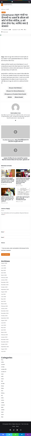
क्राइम (2, 374)
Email (2, 237)
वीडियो (2, 407)
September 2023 (5, 346)
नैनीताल (2, 388)
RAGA (10, 97)
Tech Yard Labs (25, 424)
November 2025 (4, 284)
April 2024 (3, 330)
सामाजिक (2, 409)
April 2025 (3, 301)
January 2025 (4, 308)
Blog (2, 359)
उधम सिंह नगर (3, 371)
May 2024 (3, 327)
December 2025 (4, 282)
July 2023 (3, 351)
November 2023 (4, 341)
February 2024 (4, 334)
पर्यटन (2, 390)
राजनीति (7, 9)
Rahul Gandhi (19, 97)
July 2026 (3, 265)
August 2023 (4, 349)
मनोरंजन (2, 400)
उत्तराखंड (2, 366)
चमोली (2, 376)
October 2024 (4, 315)
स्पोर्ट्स (2, 412)
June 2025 (3, 296)
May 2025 (3, 299)
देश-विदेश (2, 383)
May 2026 (3, 270)
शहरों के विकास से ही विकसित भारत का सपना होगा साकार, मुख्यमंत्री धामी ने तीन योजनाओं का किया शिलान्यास (23, 181)
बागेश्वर (2, 397)
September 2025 (5, 289)
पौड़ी (2, 395)
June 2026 (3, 268)
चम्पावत (2, 378)
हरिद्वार (2, 417)
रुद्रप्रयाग (3, 405)
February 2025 (4, 306)
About (17, 426)
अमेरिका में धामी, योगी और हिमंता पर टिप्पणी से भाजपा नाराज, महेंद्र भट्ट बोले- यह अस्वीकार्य (7, 199)
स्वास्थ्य (2, 414)
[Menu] (2, 2)
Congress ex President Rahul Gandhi (15, 94)
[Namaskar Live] (15, 1)
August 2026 (4, 263)
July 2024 (3, 322)
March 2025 (4, 303)
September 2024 (5, 318)
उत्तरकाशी (3, 364)
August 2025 (4, 291)
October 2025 (4, 287)
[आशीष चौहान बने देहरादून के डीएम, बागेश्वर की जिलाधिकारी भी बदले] (23, 192)
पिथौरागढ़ (2, 393)
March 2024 (4, 332)
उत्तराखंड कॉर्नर (3, 369)
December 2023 (4, 339)
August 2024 (4, 320)
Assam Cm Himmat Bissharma (15, 91)
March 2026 (4, 275)
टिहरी (2, 381)
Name (3, 231)
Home (3, 9)
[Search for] (29, 2)
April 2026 (3, 272)
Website (3, 242)
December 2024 (4, 310)
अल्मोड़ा (2, 362)
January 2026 (4, 279)
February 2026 (4, 277)
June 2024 (3, 325)
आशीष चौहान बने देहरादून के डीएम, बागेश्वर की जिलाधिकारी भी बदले (22, 198)
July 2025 (3, 294)
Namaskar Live (6, 29)
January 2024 (4, 337)
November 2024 (4, 313)
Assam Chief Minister (16, 88)
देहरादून (2, 386)
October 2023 (4, 344)
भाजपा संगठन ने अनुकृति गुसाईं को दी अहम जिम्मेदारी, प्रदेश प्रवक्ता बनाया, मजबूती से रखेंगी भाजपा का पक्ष (7, 180)
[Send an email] (10, 29)
